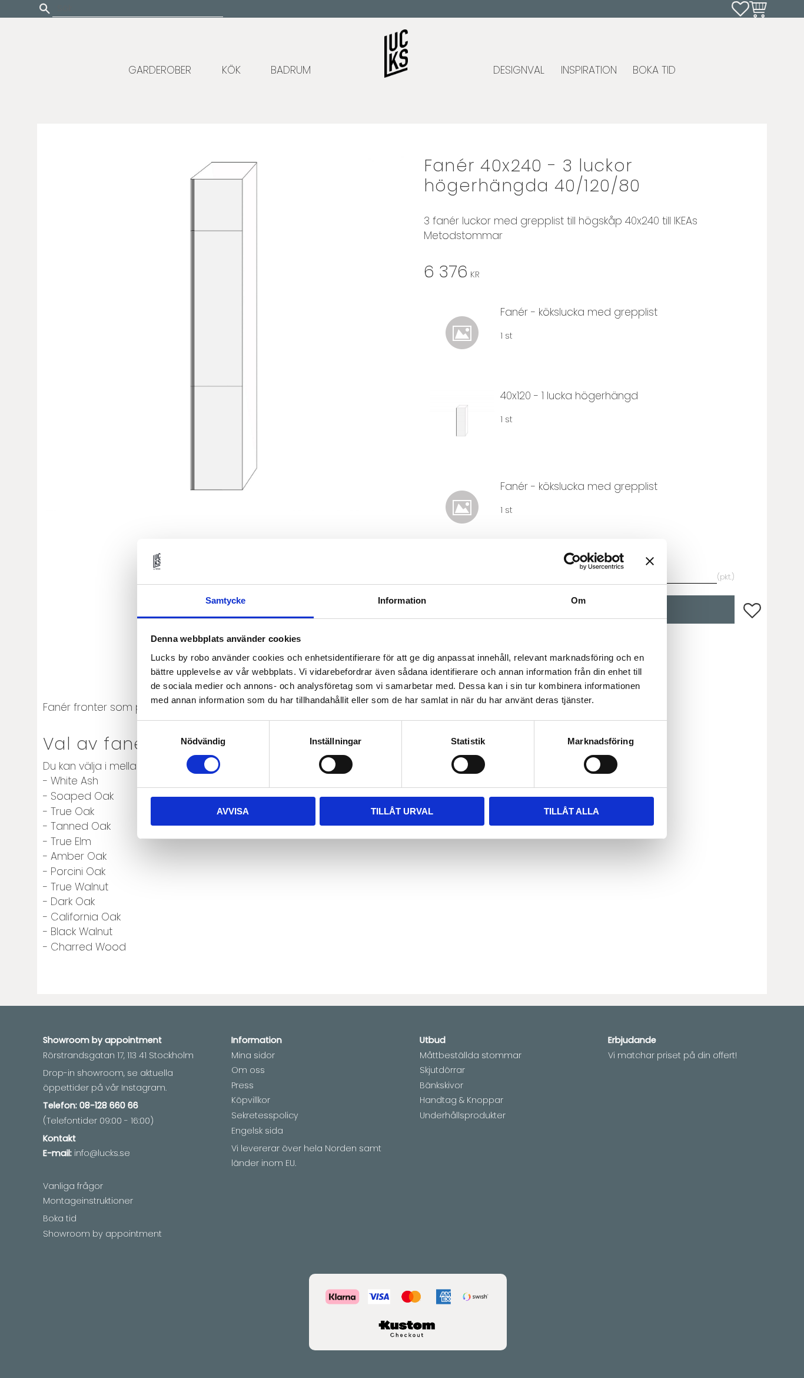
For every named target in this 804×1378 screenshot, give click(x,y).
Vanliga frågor (73, 1186)
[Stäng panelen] (650, 561)
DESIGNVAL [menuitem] (518, 70)
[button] (740, 9)
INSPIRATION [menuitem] (589, 70)
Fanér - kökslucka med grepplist (578, 312)
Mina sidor (253, 1055)
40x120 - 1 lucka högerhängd (569, 396)
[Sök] (44, 8)
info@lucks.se (102, 1153)
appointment (133, 1040)
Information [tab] (402, 600)
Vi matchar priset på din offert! (672, 1055)
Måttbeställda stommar (470, 1055)
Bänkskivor (441, 1085)
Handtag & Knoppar (461, 1100)
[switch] (336, 764)
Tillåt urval (402, 811)
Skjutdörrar (442, 1070)
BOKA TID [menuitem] (654, 70)
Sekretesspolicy (264, 1115)
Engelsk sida (257, 1131)
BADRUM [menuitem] (291, 70)
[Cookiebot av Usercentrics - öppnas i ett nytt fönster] (572, 561)
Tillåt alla (571, 811)
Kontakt (59, 1138)
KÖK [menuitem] (231, 70)
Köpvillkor (250, 1100)
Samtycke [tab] (225, 600)
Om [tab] (578, 600)
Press (242, 1085)
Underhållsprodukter (463, 1115)
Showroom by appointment (102, 1234)
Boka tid (60, 1218)
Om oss (248, 1070)
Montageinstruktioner (88, 1201)
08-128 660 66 (108, 1105)
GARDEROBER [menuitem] (159, 70)
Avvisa (233, 811)
